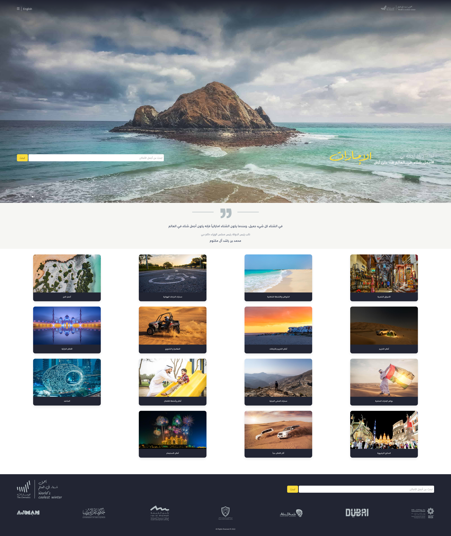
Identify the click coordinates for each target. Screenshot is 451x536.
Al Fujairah (330, 195)
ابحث (22, 157)
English (27, 8)
